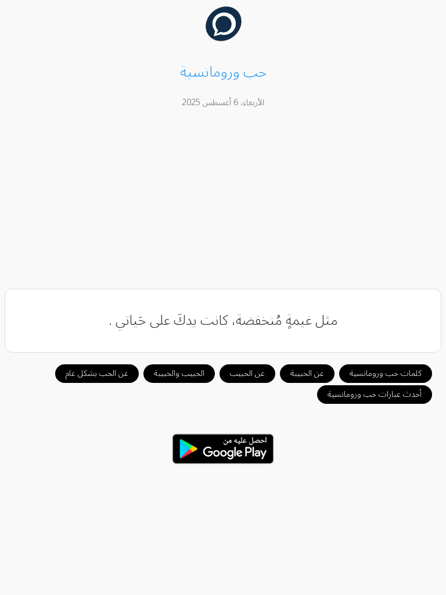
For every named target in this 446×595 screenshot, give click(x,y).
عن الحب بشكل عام (97, 373)
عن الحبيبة (307, 373)
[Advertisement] (223, 200)
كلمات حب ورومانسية (386, 373)
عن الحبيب (247, 373)
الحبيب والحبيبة (179, 373)
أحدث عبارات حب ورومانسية (375, 394)
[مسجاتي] (223, 38)
